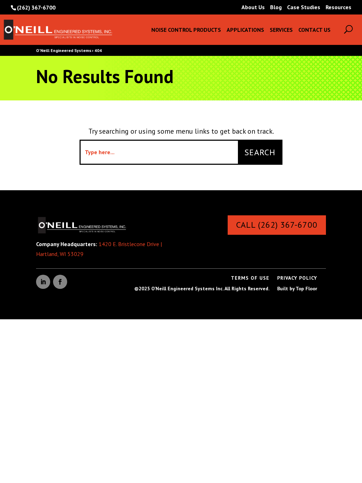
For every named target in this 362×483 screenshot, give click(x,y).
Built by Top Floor (297, 289)
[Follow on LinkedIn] (43, 282)
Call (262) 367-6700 (276, 224)
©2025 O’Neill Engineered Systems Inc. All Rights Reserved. (201, 289)
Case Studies (303, 7)
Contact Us (314, 30)
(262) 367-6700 (36, 7)
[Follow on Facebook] (60, 282)
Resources (338, 7)
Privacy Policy (297, 278)
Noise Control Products (186, 30)
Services (281, 30)
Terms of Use (250, 278)
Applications (245, 30)
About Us (253, 7)
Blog (276, 7)
